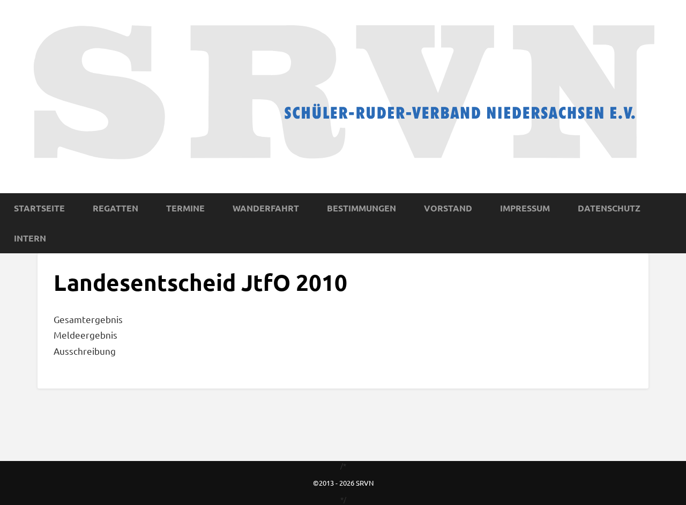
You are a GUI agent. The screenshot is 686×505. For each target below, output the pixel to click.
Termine (185, 208)
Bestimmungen (361, 208)
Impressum (525, 208)
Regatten (115, 208)
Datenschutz (609, 208)
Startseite (39, 208)
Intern (30, 238)
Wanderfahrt (266, 208)
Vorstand (448, 208)
